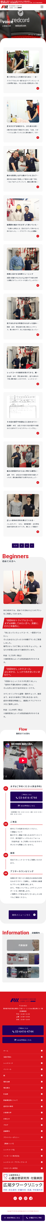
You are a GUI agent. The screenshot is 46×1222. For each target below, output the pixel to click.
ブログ (5, 1125)
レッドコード (8, 1063)
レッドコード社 (9, 1150)
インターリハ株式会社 (11, 1156)
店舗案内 (6, 1131)
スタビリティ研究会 (10, 1168)
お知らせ (6, 1119)
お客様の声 (7, 1112)
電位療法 (6, 1088)
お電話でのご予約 (35, 1218)
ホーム (30, 34)
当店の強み (7, 1057)
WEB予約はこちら (13, 1218)
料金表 (5, 1094)
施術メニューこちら (21, 915)
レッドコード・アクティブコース (15, 1162)
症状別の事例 (8, 1106)
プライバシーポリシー (11, 1137)
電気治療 (6, 1082)
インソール (7, 1069)
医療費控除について (10, 1100)
